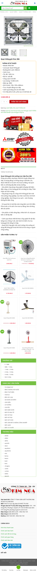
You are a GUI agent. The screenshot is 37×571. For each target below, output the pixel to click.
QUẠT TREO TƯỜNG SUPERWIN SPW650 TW (9, 289)
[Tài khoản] (35, 3)
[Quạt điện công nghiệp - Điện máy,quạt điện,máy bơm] (19, 3)
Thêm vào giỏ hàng (18, 102)
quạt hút (8, 110)
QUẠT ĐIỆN (13, 12)
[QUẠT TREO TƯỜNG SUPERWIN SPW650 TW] (9, 276)
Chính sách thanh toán (26, 561)
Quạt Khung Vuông (15, 110)
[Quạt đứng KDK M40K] (9, 306)
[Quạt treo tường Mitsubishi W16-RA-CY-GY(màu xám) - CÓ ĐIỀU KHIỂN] (27, 247)
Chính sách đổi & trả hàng (8, 534)
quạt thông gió (24, 110)
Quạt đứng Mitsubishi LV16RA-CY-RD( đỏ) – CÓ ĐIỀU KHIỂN (28, 349)
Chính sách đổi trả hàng (19, 564)
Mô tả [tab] (3, 168)
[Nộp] (25, 8)
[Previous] (3, 31)
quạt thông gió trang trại (17, 112)
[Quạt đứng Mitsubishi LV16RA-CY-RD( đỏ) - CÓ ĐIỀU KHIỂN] (27, 336)
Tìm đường (4, 570)
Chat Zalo (11, 570)
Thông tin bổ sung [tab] (7, 172)
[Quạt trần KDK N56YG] (27, 306)
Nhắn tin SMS (33, 570)
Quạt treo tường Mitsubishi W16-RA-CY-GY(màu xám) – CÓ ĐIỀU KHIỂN (28, 260)
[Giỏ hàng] (29, 8)
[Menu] (2, 3)
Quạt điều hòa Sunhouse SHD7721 (9, 259)
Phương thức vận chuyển (18, 562)
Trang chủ (4, 12)
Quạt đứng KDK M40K (9, 318)
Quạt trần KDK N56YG (27, 318)
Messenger (25, 570)
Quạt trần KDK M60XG (27, 288)
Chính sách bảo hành (7, 531)
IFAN (34, 12)
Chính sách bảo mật (7, 540)
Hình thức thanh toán (7, 527)
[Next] (33, 31)
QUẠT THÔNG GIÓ (25, 12)
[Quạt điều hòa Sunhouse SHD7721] (9, 247)
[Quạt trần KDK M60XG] (27, 276)
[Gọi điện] (18, 567)
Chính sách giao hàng (7, 537)
